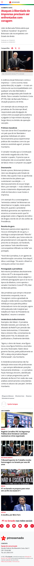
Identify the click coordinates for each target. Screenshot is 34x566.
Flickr (32, 526)
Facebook (14, 526)
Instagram (8, 526)
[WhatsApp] (19, 48)
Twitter (2, 526)
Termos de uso (15, 561)
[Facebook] (12, 48)
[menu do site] (2, 2)
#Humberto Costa (19, 396)
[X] (16, 48)
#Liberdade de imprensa (8, 398)
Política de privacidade (6, 561)
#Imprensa (28, 396)
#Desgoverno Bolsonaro (8, 396)
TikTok (26, 526)
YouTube (20, 526)
